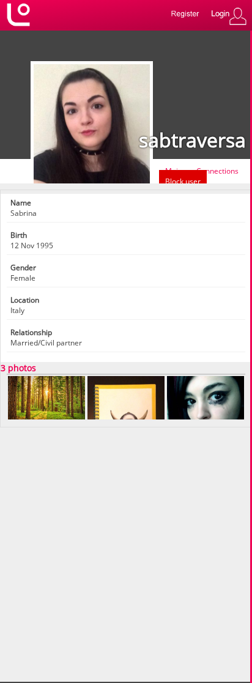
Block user (183, 181)
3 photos (18, 368)
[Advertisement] (126, 553)
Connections (217, 171)
